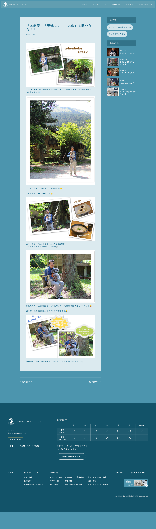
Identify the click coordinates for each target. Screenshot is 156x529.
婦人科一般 (54, 481)
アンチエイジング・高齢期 (98, 484)
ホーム (84, 4)
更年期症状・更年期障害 (74, 477)
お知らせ (130, 4)
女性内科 (68, 481)
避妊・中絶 (54, 484)
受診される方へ (146, 4)
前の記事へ (27, 381)
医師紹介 (27, 481)
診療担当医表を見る (71, 456)
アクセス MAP (15, 439)
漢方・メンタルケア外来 (97, 477)
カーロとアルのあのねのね (120, 27)
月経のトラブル (56, 477)
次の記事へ (94, 381)
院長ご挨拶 (28, 477)
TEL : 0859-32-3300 (23, 445)
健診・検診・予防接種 (73, 484)
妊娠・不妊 (92, 481)
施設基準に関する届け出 (33, 484)
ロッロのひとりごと (117, 34)
